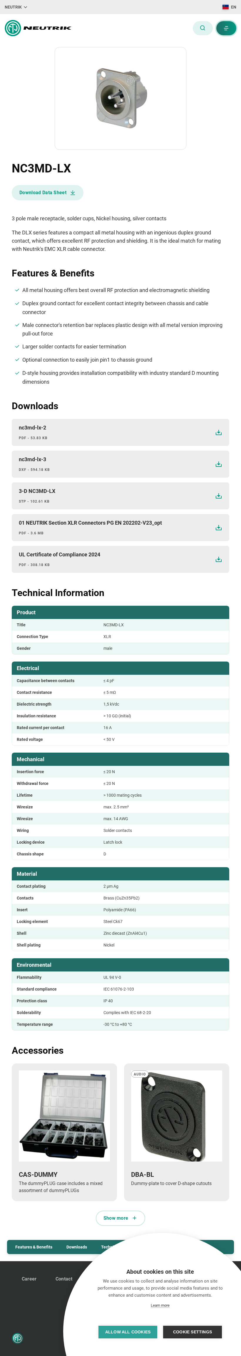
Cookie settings (192, 1332)
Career (29, 1279)
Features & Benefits (33, 1247)
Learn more (160, 1305)
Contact (64, 1279)
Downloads (76, 1247)
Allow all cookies (127, 1332)
